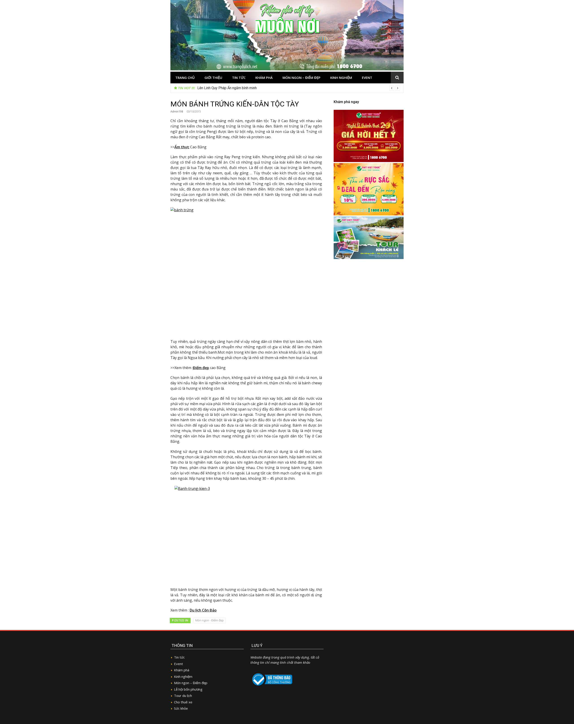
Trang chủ (185, 77)
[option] (298, 88)
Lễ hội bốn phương (188, 689)
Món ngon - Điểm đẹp (209, 620)
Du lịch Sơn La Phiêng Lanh (218, 88)
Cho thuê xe (183, 702)
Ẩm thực (181, 147)
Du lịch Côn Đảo (203, 610)
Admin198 (176, 111)
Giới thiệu (213, 77)
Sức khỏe (181, 708)
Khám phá (264, 77)
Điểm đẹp (201, 367)
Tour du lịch (183, 695)
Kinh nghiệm (341, 77)
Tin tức (239, 77)
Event (367, 77)
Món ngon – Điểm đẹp (301, 77)
